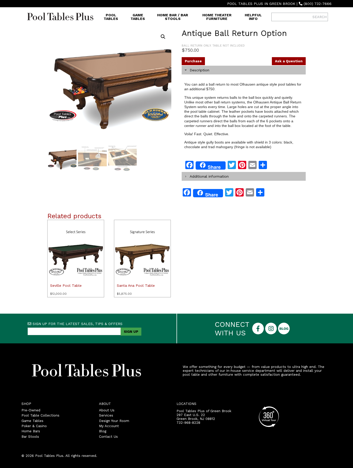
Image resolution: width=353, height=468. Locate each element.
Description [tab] (199, 70)
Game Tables (138, 17)
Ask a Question (289, 61)
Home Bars (30, 431)
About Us (106, 410)
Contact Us (108, 437)
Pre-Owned (30, 410)
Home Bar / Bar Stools (172, 17)
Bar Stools (30, 437)
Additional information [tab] (209, 176)
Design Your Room (114, 421)
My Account (109, 426)
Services (106, 415)
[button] (163, 36)
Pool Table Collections (40, 415)
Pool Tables (111, 17)
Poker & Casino (34, 426)
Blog (102, 431)
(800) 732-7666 (318, 4)
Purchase (193, 61)
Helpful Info (253, 17)
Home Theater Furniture (217, 17)
